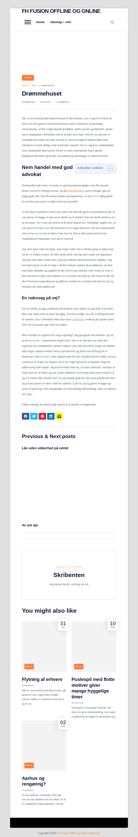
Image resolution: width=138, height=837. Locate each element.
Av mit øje (30, 525)
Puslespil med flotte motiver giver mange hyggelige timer (93, 688)
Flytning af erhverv (42, 679)
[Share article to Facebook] (25, 416)
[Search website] (112, 22)
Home (40, 22)
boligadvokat (76, 190)
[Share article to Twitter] (34, 416)
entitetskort (94, 833)
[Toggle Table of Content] (109, 168)
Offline (27, 77)
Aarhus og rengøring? (34, 781)
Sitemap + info (60, 22)
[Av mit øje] (69, 518)
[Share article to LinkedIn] (51, 416)
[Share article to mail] (59, 416)
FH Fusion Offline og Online (61, 11)
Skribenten (28, 102)
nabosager (78, 319)
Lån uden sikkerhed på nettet (45, 448)
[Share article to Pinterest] (42, 416)
